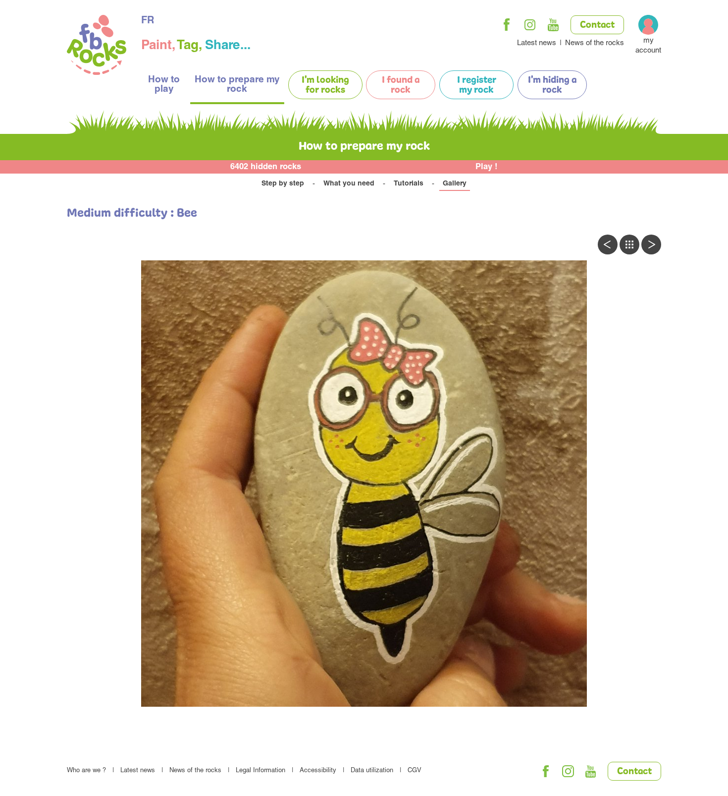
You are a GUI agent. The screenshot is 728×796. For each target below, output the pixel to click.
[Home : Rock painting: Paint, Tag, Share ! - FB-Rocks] (96, 46)
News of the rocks (594, 43)
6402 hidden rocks (265, 167)
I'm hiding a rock (552, 85)
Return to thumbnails (629, 244)
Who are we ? (86, 771)
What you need (348, 184)
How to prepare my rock (237, 84)
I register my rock (476, 85)
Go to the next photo (651, 244)
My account (648, 46)
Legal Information (260, 771)
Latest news (536, 43)
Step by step (282, 184)
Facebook (507, 25)
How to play (164, 84)
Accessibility (318, 771)
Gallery (455, 184)
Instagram (530, 25)
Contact (597, 25)
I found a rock (400, 85)
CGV (414, 771)
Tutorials (408, 184)
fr (147, 21)
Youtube (553, 25)
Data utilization (372, 771)
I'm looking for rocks (325, 85)
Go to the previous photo (608, 244)
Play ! (486, 167)
